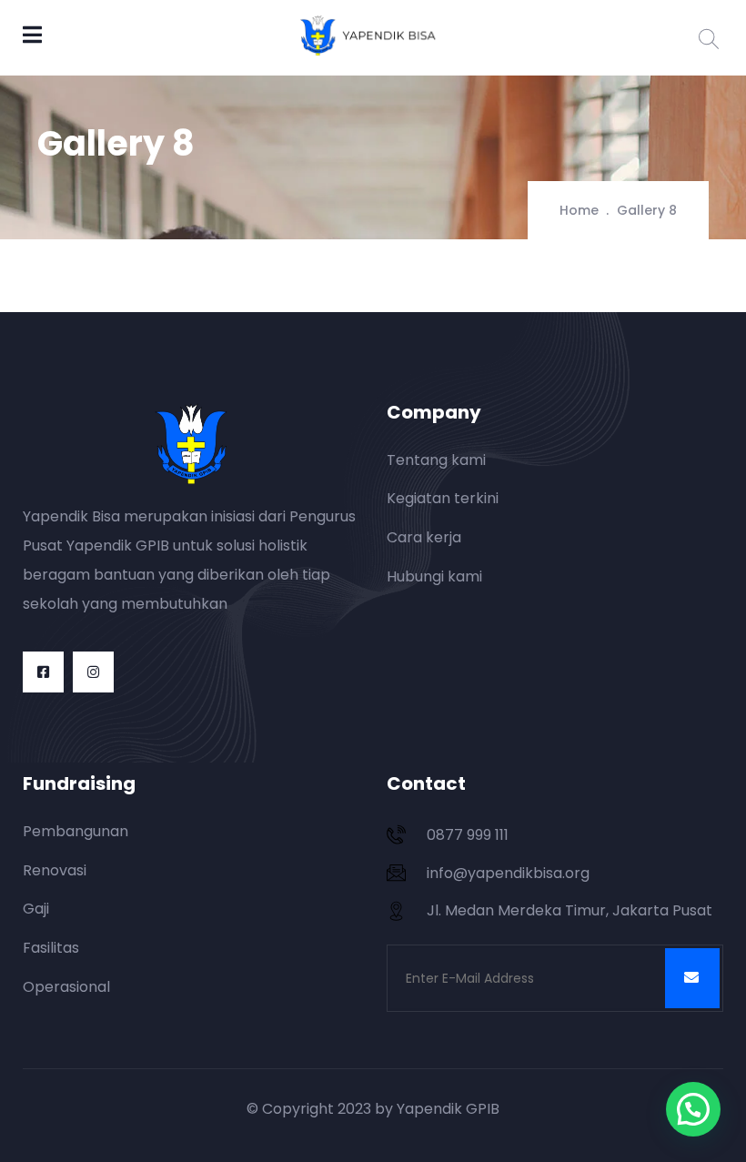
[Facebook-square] (43, 672)
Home (579, 210)
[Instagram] (93, 672)
